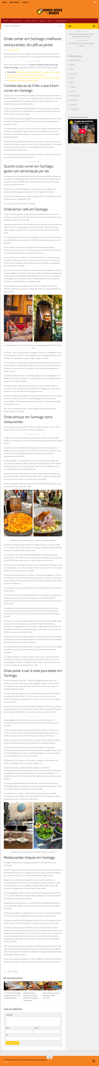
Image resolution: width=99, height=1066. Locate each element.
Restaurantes (15, 26)
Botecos (72, 65)
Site (7, 1035)
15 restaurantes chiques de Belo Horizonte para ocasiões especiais (12, 995)
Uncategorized (74, 109)
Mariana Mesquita (13, 50)
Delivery (72, 78)
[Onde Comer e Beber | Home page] (49, 11)
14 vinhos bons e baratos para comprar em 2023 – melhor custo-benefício (33, 78)
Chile (10, 971)
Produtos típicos (75, 96)
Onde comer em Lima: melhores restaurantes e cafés (26, 75)
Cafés (6, 26)
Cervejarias (73, 73)
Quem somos (14, 2)
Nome (8, 1028)
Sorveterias (73, 105)
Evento (72, 82)
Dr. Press (6, 1062)
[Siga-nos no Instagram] (94, 26)
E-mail (36, 1028)
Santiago (15, 971)
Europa (42, 21)
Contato (25, 2)
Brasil (5, 21)
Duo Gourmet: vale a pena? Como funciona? (22, 80)
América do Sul (16, 21)
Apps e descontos (61, 21)
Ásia (49, 21)
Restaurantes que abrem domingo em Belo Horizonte (51, 995)
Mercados (73, 87)
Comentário (9, 1015)
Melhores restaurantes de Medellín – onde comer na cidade (38, 72)
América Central (30, 21)
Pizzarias (72, 91)
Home (4, 2)
